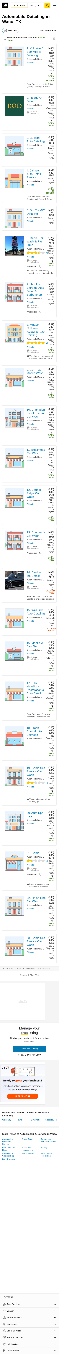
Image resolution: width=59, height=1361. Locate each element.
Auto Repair (30, 969)
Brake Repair (28, 1139)
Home (5, 969)
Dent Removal (8, 1159)
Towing (44, 1147)
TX (12, 969)
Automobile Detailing (36, 59)
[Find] (47, 5)
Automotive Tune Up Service (48, 1140)
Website (30, 63)
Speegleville (51, 1120)
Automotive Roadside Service (7, 1141)
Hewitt (19, 1120)
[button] (54, 5)
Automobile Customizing (8, 1154)
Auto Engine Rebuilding (46, 1154)
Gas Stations (28, 1153)
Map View (12, 30)
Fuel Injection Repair (8, 1148)
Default (49, 30)
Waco (19, 969)
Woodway (6, 1120)
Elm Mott (35, 1120)
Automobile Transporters (27, 1148)
